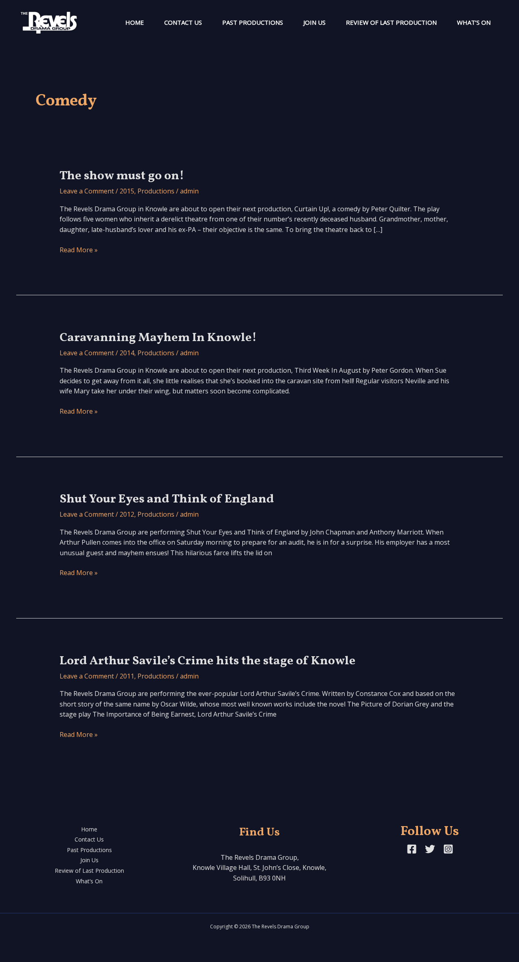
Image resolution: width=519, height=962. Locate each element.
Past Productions (252, 22)
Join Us (314, 22)
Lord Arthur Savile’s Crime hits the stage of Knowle (208, 661)
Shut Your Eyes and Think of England (167, 499)
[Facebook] (412, 849)
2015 (127, 191)
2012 (127, 514)
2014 (127, 352)
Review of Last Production (391, 22)
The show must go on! (122, 176)
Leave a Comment (87, 191)
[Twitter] (430, 849)
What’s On (474, 22)
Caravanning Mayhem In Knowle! (158, 337)
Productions (155, 191)
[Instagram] (448, 849)
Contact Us (183, 22)
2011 (127, 676)
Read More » (79, 250)
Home (134, 22)
